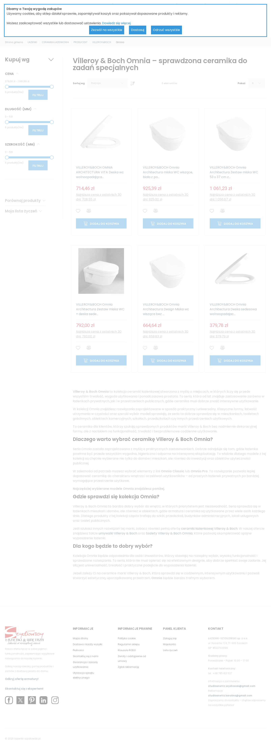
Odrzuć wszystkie (166, 30)
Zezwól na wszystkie (106, 30)
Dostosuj (137, 30)
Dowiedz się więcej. (116, 23)
